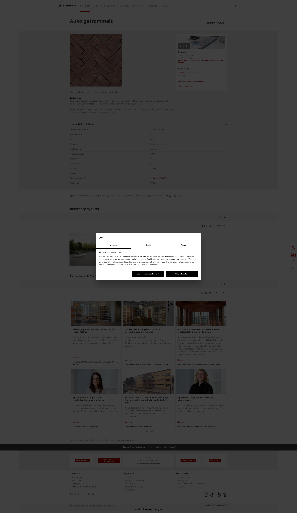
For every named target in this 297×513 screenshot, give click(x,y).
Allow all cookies (182, 274)
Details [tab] (148, 245)
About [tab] (183, 245)
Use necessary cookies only (148, 274)
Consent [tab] (113, 245)
